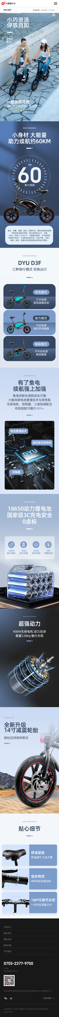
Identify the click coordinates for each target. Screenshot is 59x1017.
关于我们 (7, 951)
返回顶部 (47, 998)
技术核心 (52, 10)
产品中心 (7, 927)
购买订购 (7, 945)
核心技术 (7, 933)
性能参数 (44, 10)
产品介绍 (36, 10)
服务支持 (7, 939)
